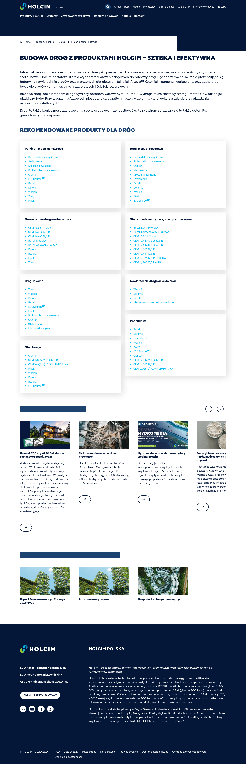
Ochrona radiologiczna (155, 751)
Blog (127, 6)
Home (27, 41)
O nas (117, 6)
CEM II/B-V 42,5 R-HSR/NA (149, 258)
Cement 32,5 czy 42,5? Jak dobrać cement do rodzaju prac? (42, 454)
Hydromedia (140, 179)
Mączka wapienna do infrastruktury (153, 302)
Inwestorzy (149, 6)
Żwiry (31, 196)
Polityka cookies (128, 751)
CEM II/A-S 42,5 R (39, 232)
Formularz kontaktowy (40, 695)
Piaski (31, 200)
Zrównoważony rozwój (75, 16)
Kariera (126, 16)
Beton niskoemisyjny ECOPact (151, 232)
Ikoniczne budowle (105, 16)
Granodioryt (140, 338)
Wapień (32, 192)
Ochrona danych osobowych (189, 751)
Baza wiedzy (71, 751)
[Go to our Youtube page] (33, 709)
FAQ (57, 751)
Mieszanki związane (39, 165)
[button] (208, 409)
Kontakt (139, 16)
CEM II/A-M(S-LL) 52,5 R (148, 240)
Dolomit (33, 187)
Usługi (62, 41)
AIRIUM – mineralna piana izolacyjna (44, 681)
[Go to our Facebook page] (42, 709)
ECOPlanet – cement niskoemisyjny (43, 667)
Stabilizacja (35, 161)
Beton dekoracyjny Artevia (43, 157)
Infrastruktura (78, 41)
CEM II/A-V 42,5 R (39, 236)
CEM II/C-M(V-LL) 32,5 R (43, 360)
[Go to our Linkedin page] (24, 709)
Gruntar (32, 174)
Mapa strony (89, 751)
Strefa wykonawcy (203, 6)
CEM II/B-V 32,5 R (144, 364)
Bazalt (32, 183)
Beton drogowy (37, 240)
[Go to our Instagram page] (51, 709)
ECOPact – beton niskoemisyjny (41, 674)
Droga (93, 41)
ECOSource (36, 179)
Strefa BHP (183, 6)
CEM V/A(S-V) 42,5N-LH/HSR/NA (48, 364)
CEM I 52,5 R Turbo (39, 227)
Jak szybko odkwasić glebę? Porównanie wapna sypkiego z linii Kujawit (219, 456)
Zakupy (222, 6)
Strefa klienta (166, 6)
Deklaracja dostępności (68, 756)
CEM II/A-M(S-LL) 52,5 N (148, 245)
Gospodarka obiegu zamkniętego (159, 599)
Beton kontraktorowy (145, 227)
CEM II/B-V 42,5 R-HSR (147, 262)
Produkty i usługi (31, 16)
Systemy (52, 16)
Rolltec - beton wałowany (43, 170)
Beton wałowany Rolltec (42, 245)
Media (136, 6)
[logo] (35, 6)
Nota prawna (107, 751)
